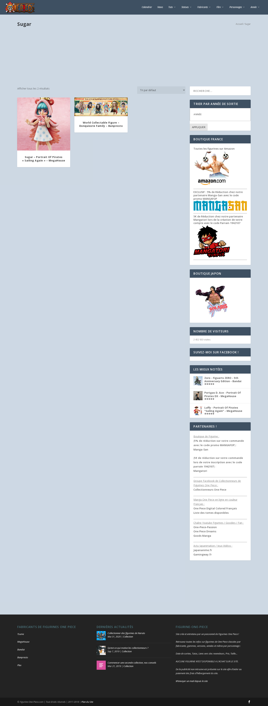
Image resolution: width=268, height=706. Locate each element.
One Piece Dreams (204, 531)
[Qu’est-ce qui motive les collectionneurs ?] (101, 650)
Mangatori (200, 471)
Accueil (239, 24)
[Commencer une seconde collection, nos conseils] (101, 665)
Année (253, 7)
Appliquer (198, 127)
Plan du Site (87, 701)
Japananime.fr (202, 550)
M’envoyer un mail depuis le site (192, 681)
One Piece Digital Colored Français (215, 508)
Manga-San (200, 449)
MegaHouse (23, 641)
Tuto (170, 7)
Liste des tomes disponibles (211, 512)
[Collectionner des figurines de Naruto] (101, 635)
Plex (19, 665)
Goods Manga (202, 535)
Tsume (20, 634)
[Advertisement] (134, 57)
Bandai (21, 649)
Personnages (235, 7)
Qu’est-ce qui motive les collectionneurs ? (128, 648)
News (160, 7)
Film (218, 7)
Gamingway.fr (202, 554)
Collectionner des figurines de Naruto (126, 633)
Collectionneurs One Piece (209, 489)
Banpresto (22, 657)
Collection (128, 636)
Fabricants (202, 7)
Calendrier (147, 7)
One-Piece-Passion (205, 527)
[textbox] (224, 114)
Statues (185, 7)
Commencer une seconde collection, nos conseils (132, 662)
